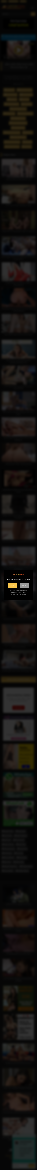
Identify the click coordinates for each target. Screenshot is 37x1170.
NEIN (24, 585)
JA (13, 585)
